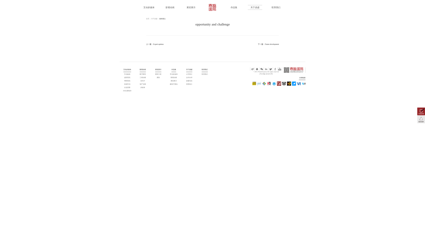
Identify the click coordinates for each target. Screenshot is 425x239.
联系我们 (276, 7)
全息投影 (127, 87)
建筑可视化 (174, 84)
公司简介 (189, 74)
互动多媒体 (149, 7)
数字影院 (143, 74)
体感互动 (127, 84)
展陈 (158, 77)
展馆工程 (158, 74)
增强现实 (127, 81)
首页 (147, 19)
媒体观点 (162, 19)
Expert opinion (158, 44)
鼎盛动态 (189, 81)
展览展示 (191, 7)
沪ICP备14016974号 (266, 74)
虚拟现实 (127, 77)
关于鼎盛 (255, 7)
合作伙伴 (189, 77)
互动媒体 (127, 74)
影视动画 (170, 7)
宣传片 (142, 81)
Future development (272, 44)
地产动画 (143, 84)
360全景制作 (127, 91)
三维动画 (143, 77)
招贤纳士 (189, 84)
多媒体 (142, 87)
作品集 (234, 7)
